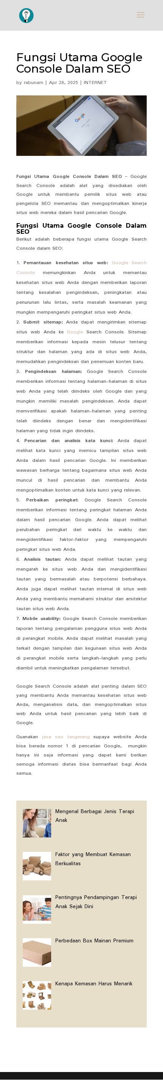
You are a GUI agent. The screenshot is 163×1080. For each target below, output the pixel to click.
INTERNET (95, 83)
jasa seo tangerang (66, 737)
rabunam (33, 83)
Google (75, 332)
